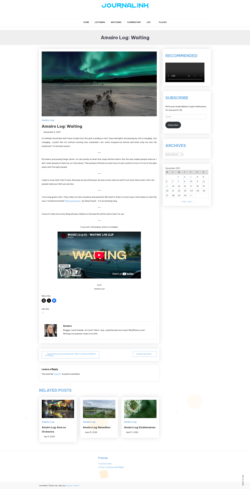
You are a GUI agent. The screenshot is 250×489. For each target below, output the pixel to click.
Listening (100, 22)
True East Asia (105, 463)
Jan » (190, 201)
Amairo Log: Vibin (143, 354)
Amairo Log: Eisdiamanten (139, 427)
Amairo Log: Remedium (96, 427)
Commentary (134, 22)
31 (191, 195)
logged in (57, 374)
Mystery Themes (72, 485)
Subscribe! (173, 125)
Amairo (67, 325)
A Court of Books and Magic (111, 467)
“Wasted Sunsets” (73, 201)
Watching (116, 22)
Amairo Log (48, 120)
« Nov (184, 201)
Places (163, 22)
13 (167, 186)
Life (149, 22)
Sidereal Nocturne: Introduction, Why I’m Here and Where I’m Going (70, 355)
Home (86, 22)
